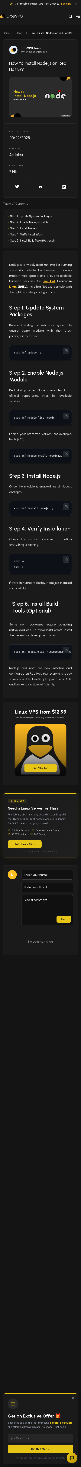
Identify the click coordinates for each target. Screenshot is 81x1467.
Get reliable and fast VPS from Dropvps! (43, 3)
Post (63, 919)
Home (6, 32)
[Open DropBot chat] (72, 1458)
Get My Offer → (40, 1448)
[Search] (70, 16)
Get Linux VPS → (25, 844)
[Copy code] (66, 351)
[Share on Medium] (40, 186)
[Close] (73, 1398)
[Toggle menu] (78, 16)
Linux (13, 286)
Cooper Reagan (38, 51)
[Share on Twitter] (17, 186)
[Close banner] (75, 4)
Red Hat (49, 281)
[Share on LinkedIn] (64, 186)
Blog (19, 32)
